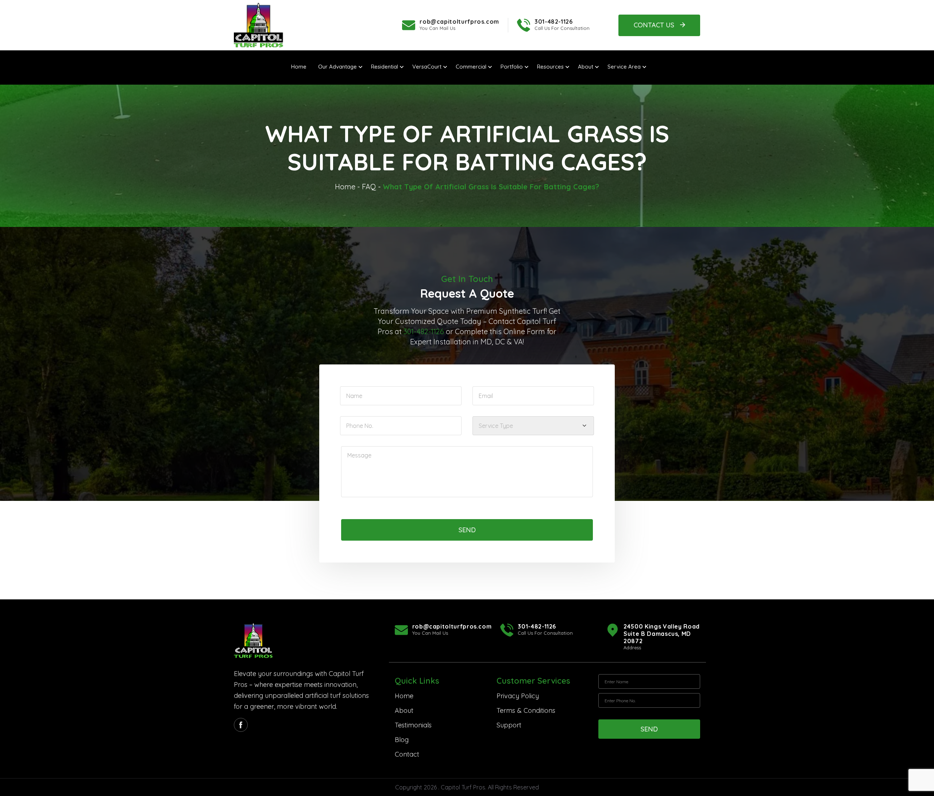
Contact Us (654, 25)
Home (345, 186)
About (404, 710)
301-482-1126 (553, 21)
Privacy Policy (518, 696)
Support (509, 725)
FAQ (369, 186)
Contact (407, 754)
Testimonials (413, 725)
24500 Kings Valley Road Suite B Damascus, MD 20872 (662, 634)
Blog (402, 739)
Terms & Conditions (526, 710)
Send (467, 530)
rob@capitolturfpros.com (459, 21)
